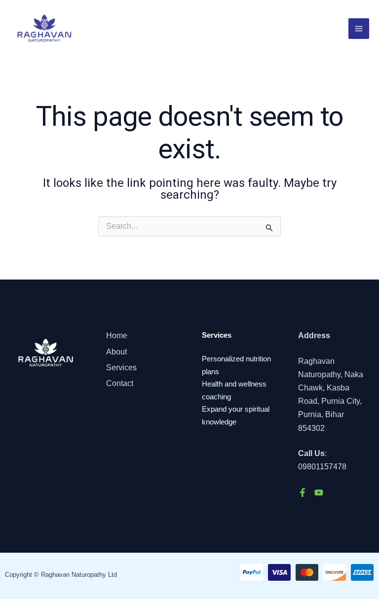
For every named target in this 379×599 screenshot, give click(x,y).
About (116, 352)
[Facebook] (302, 492)
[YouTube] (318, 492)
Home (116, 335)
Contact (119, 383)
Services (121, 367)
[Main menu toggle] (358, 28)
